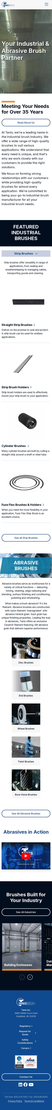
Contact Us (26, 1077)
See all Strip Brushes (26, 537)
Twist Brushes (26, 761)
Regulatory (25, 1026)
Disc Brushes (26, 662)
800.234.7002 (21, 1097)
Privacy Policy (15, 1101)
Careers (25, 1048)
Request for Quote (25, 1033)
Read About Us (26, 122)
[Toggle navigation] (46, 4)
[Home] (8, 4)
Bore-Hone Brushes (26, 794)
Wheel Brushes (26, 728)
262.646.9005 (41, 1097)
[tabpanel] (26, 399)
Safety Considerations (25, 1041)
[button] (26, 253)
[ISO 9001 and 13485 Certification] (26, 1062)
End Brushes (26, 695)
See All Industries (26, 912)
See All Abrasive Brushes (26, 813)
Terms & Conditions (34, 1101)
